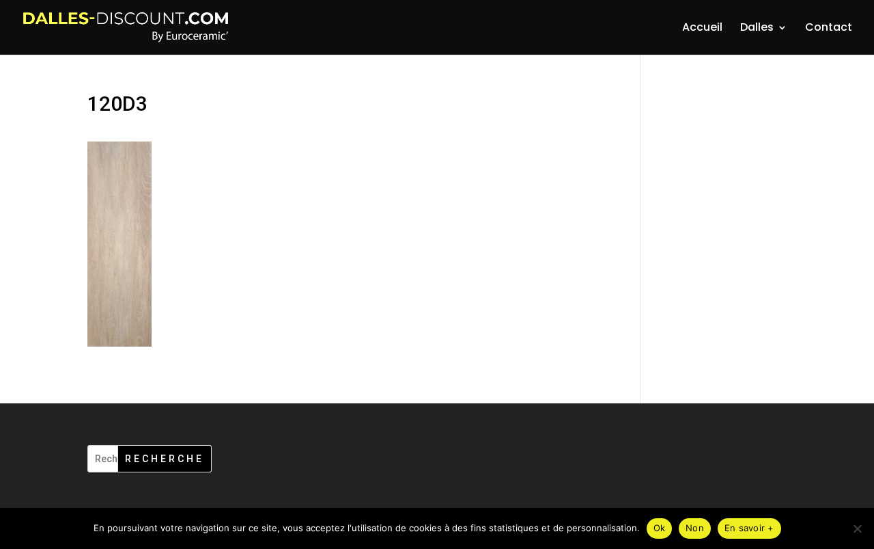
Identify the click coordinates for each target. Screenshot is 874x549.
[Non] (857, 528)
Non (695, 527)
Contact (828, 29)
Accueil (702, 29)
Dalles (757, 29)
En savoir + (749, 527)
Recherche (164, 458)
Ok (659, 527)
